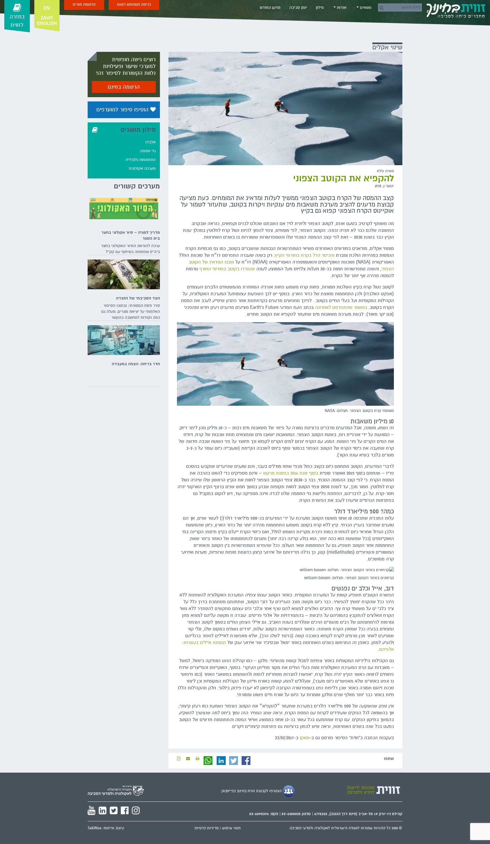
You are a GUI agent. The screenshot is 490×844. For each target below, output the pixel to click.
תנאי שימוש (231, 828)
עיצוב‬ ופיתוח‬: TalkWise (106, 828)
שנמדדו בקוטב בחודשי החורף (227, 269)
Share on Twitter (233, 760)
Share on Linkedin (221, 760)
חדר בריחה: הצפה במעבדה (136, 363)
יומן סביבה (298, 7)
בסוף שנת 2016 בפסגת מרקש (290, 473)
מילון (320, 7)
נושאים (365, 7)
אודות (341, 7)
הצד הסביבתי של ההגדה (138, 298)
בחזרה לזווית (17, 20)
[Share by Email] (188, 758)
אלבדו (150, 142)
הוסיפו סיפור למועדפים (123, 109)
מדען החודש (270, 7)
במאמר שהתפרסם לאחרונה (341, 307)
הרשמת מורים (84, 4)
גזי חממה (148, 150)
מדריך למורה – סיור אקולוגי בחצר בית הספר (131, 235)
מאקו (304, 738)
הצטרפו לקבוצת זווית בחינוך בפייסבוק (252, 791)
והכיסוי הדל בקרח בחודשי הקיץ (304, 255)
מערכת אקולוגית (142, 168)
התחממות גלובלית (141, 159)
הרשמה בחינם (124, 87)
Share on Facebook (246, 760)
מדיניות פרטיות (207, 828)
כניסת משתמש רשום (134, 4)
